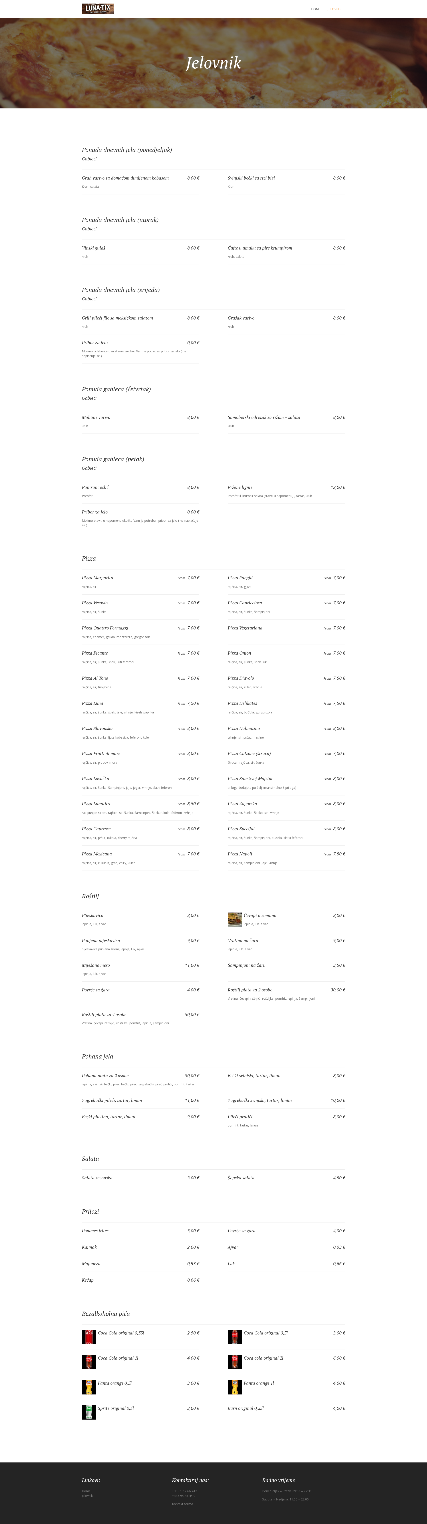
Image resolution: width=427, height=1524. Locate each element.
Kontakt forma (182, 1504)
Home (315, 9)
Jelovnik (335, 9)
